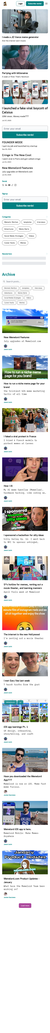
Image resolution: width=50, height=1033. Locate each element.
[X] (3, 185)
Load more (25, 905)
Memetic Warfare (10, 288)
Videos (28, 298)
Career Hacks (9, 303)
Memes (22, 303)
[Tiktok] (12, 185)
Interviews (38, 288)
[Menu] (46, 3)
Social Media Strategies (12, 298)
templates (25, 288)
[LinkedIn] (6, 185)
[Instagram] (15, 185)
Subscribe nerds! (35, 3)
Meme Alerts (22, 293)
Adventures (8, 293)
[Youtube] (9, 185)
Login (20, 3)
